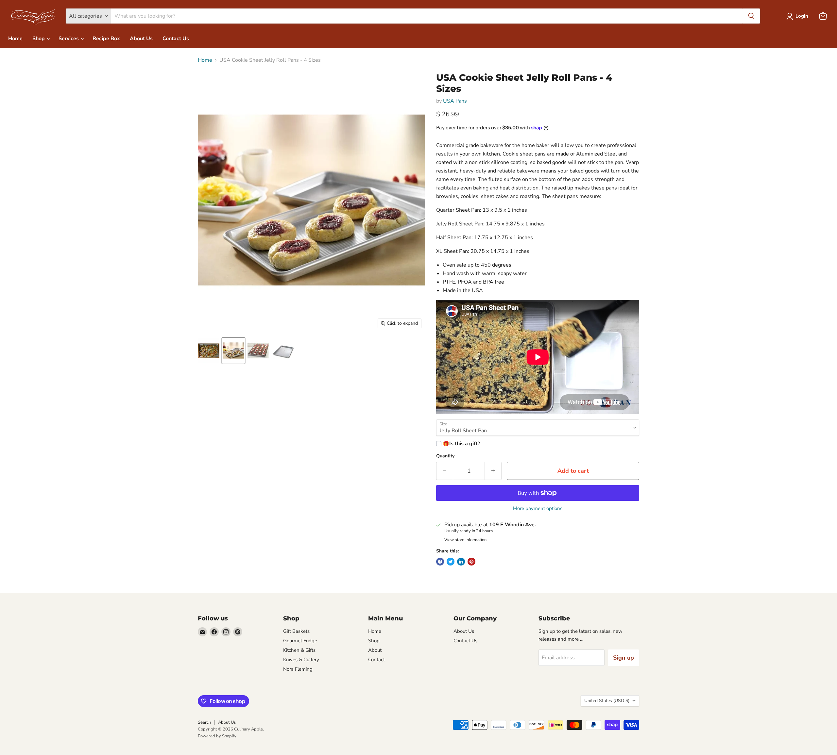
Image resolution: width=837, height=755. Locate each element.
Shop (39, 38)
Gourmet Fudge (300, 640)
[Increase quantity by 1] (493, 471)
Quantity (445, 456)
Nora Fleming (298, 669)
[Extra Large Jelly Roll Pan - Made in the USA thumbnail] (208, 351)
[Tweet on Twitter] (450, 562)
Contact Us (175, 38)
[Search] (751, 16)
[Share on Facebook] (440, 562)
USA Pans (455, 101)
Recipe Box (106, 38)
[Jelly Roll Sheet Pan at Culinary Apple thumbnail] (258, 351)
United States (606, 701)
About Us (141, 38)
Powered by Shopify (217, 736)
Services (69, 38)
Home (15, 38)
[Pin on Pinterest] (471, 562)
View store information (465, 540)
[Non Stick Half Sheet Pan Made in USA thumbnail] (283, 351)
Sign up (623, 658)
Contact (376, 659)
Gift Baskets (296, 631)
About (375, 650)
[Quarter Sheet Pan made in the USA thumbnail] (233, 351)
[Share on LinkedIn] (461, 562)
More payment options (537, 508)
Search (204, 722)
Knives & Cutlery (301, 659)
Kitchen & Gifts (299, 650)
